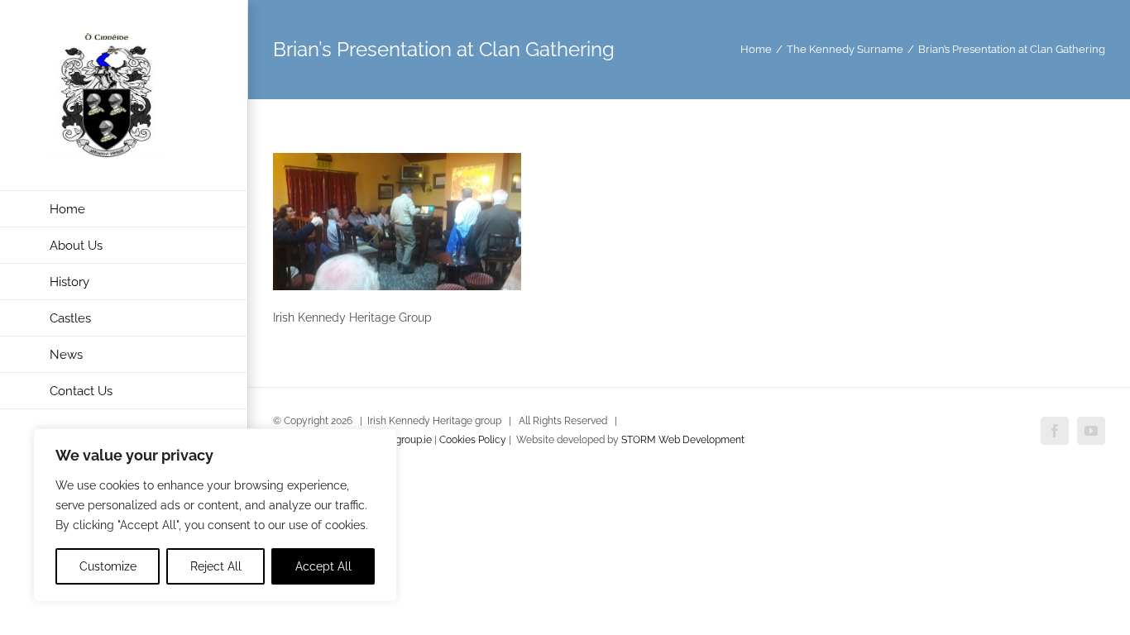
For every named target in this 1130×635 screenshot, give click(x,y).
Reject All (216, 566)
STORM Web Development (683, 440)
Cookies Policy (472, 440)
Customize (107, 566)
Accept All (323, 566)
